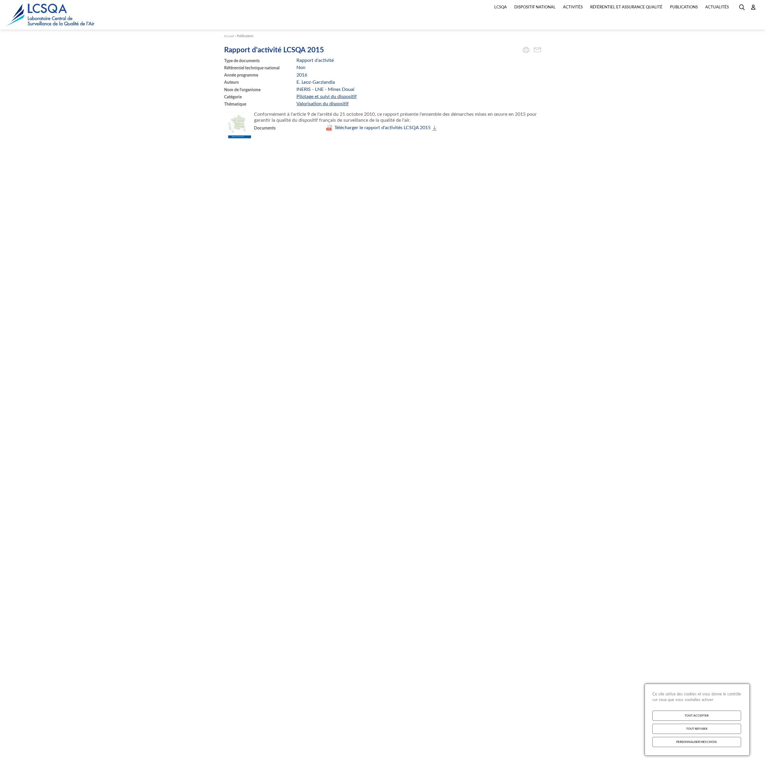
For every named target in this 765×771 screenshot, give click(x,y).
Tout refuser (696, 728)
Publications (245, 36)
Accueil (229, 36)
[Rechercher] (742, 9)
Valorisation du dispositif (322, 103)
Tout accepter (697, 715)
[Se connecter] (753, 9)
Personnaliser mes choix (696, 741)
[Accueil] (51, 15)
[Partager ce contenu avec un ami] (537, 50)
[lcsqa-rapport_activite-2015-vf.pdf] (381, 128)
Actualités (717, 7)
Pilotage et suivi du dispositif (326, 96)
